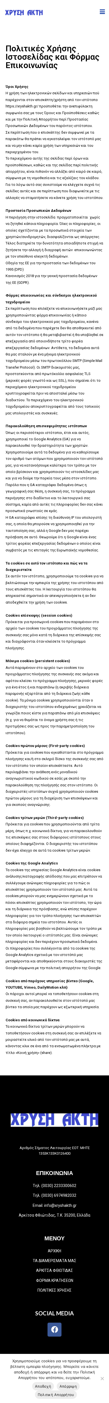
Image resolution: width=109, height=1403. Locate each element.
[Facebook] (54, 1330)
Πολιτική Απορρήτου (56, 1394)
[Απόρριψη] (102, 1378)
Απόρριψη (68, 1386)
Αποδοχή (43, 1386)
